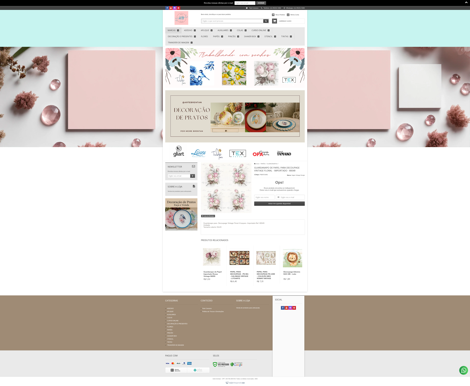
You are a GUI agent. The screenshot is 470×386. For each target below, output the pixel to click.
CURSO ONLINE (172, 321)
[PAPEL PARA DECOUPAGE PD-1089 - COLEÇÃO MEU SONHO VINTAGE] (266, 266)
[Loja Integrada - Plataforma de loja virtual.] (235, 382)
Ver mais (214, 273)
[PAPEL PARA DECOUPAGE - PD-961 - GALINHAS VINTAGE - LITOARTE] (239, 266)
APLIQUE (170, 311)
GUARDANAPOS (272, 163)
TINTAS (169, 342)
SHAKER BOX (172, 336)
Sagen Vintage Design (298, 175)
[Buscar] (266, 21)
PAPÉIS (263, 163)
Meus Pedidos (280, 15)
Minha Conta (294, 15)
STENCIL (170, 339)
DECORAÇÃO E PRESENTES (177, 324)
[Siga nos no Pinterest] (178, 8)
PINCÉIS (170, 333)
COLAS (169, 318)
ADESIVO (170, 308)
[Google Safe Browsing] (236, 364)
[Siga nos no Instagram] (174, 8)
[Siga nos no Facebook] (167, 8)
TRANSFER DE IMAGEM (175, 345)
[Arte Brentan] (181, 18)
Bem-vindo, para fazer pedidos (216, 14)
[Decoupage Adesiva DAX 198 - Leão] (293, 264)
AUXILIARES (171, 314)
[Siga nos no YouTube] (286, 308)
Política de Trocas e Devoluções (213, 311)
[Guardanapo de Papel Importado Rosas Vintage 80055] (213, 264)
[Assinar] (261, 3)
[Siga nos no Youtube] (171, 8)
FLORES (170, 327)
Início (257, 163)
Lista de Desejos (208, 216)
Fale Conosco (253, 8)
